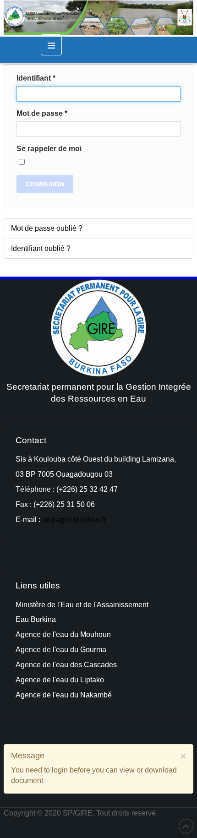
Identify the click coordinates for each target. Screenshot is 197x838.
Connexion (45, 184)
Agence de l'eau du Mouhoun (63, 634)
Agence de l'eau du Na (53, 695)
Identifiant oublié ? (41, 248)
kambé (101, 695)
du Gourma (88, 649)
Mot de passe (41, 113)
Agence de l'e (38, 649)
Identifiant (35, 78)
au (65, 649)
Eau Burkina (36, 619)
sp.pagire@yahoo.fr (74, 519)
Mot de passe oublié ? (46, 228)
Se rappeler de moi (49, 148)
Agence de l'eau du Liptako (60, 680)
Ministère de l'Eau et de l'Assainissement (82, 605)
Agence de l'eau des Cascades (66, 665)
